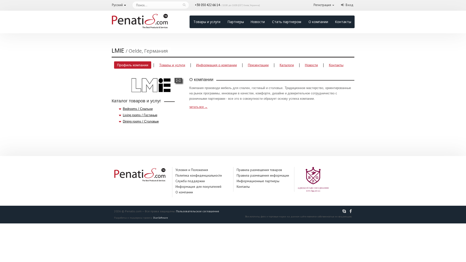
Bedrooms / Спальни (138, 109)
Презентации (258, 65)
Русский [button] (117, 5)
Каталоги (287, 65)
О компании (318, 21)
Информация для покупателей (198, 186)
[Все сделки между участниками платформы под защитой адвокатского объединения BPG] (313, 179)
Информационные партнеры (258, 181)
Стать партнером (286, 21)
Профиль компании (132, 65)
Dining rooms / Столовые (141, 121)
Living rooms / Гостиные (140, 115)
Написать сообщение (178, 80)
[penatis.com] (344, 211)
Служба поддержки (190, 181)
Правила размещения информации (263, 175)
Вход (349, 5)
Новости (257, 21)
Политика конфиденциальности (198, 175)
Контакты (343, 21)
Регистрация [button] (322, 5)
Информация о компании (216, 65)
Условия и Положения (191, 170)
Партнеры (235, 21)
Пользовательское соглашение (197, 211)
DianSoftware (160, 217)
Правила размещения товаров (259, 170)
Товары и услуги (206, 21)
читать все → (198, 107)
